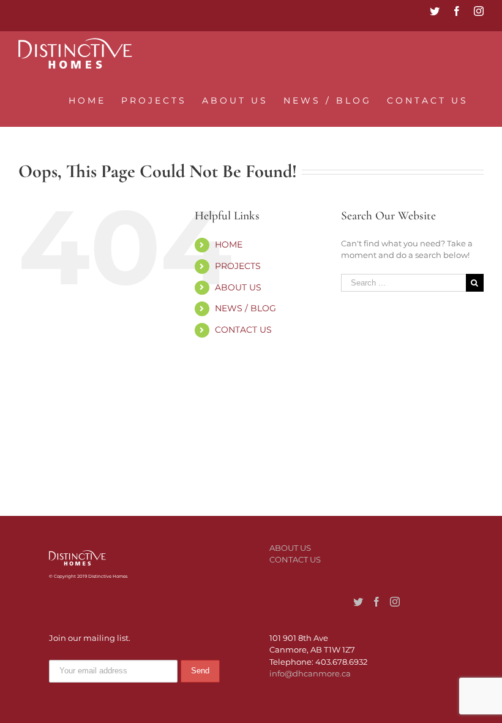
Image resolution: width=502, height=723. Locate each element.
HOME (228, 244)
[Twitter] (358, 602)
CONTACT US (243, 329)
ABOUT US (238, 287)
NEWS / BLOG (245, 308)
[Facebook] (376, 602)
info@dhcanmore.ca (310, 673)
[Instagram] (395, 602)
